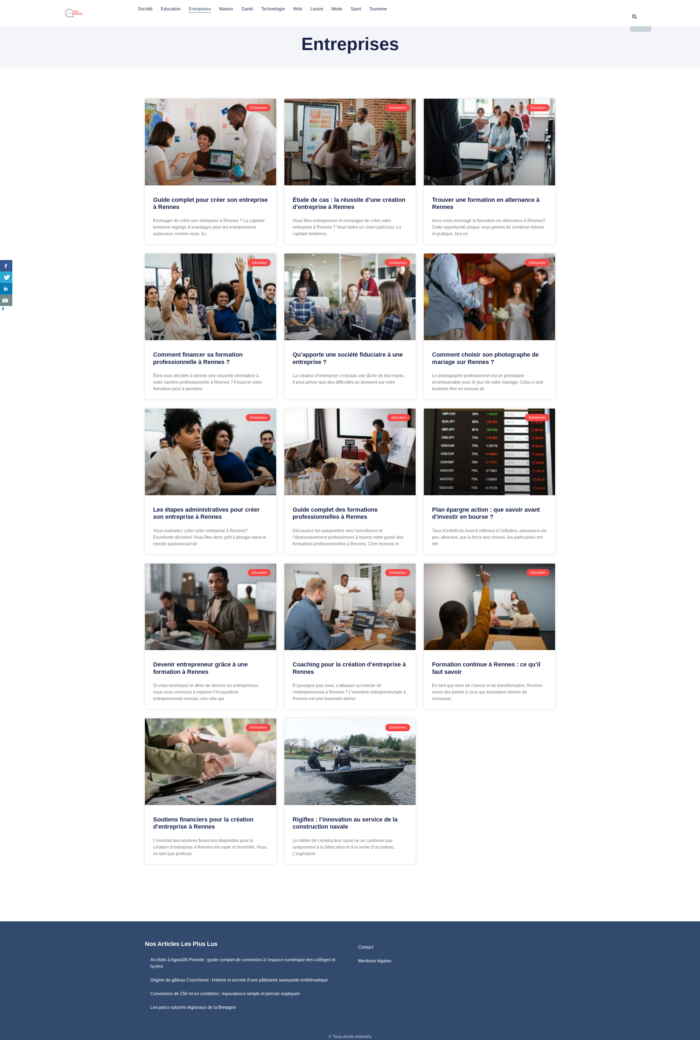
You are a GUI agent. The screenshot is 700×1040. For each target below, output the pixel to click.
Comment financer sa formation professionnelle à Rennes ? (198, 358)
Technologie (273, 9)
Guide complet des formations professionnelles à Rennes (335, 513)
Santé (247, 9)
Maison (226, 9)
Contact (365, 947)
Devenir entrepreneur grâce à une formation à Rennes (200, 668)
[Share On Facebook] (6, 266)
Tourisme (378, 9)
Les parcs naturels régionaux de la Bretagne (193, 1007)
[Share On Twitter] (6, 277)
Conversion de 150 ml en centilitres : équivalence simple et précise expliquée (225, 993)
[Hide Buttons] (2, 310)
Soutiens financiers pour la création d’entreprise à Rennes (203, 823)
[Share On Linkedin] (6, 289)
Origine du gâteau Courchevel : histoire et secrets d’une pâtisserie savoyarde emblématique (239, 980)
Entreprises (200, 9)
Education (170, 9)
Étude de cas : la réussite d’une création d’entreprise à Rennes (349, 203)
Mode (336, 9)
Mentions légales (374, 961)
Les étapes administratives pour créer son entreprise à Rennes (206, 513)
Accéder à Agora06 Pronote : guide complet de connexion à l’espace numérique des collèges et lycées (242, 963)
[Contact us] (6, 300)
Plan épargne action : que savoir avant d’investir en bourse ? (486, 513)
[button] (634, 17)
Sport (356, 9)
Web (297, 9)
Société (145, 9)
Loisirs (316, 9)
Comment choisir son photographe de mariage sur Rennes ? (485, 358)
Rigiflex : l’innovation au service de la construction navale (345, 823)
